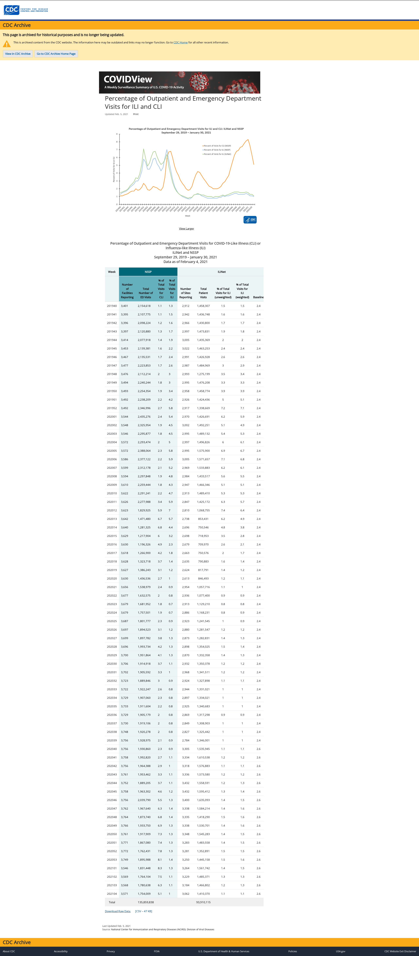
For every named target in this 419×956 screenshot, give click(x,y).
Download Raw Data (128, 911)
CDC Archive (17, 25)
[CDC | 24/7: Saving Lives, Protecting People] (26, 10)
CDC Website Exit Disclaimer (400, 951)
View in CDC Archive (18, 54)
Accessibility (61, 951)
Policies (292, 951)
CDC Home (180, 42)
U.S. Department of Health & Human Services (223, 951)
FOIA (156, 951)
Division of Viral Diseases (200, 929)
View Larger (184, 228)
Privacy (111, 951)
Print (135, 114)
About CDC (9, 951)
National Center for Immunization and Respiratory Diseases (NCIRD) (148, 929)
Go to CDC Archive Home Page (56, 54)
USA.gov (340, 951)
